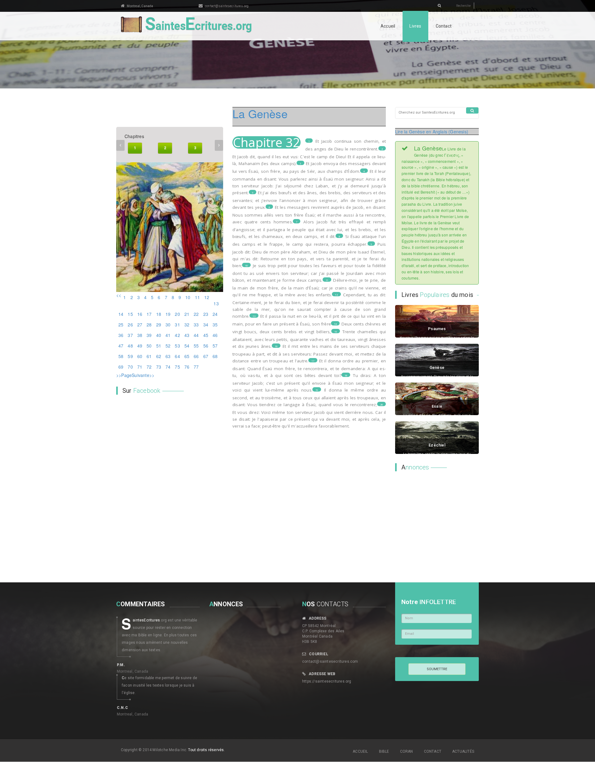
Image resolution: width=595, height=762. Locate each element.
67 (205, 356)
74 (167, 367)
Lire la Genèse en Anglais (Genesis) (431, 131)
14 (120, 314)
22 (196, 314)
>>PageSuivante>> (135, 375)
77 (196, 367)
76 (186, 367)
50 (149, 346)
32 (186, 324)
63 (167, 356)
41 (167, 335)
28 (149, 324)
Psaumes (437, 328)
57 (215, 346)
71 (139, 367)
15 (130, 314)
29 (158, 324)
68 (215, 356)
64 (177, 356)
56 (205, 346)
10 (187, 297)
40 (158, 335)
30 (167, 324)
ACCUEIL (360, 751)
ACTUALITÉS (463, 751)
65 (186, 356)
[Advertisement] (434, 516)
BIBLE (384, 751)
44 (196, 335)
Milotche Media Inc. (169, 750)
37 (130, 335)
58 (120, 356)
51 (158, 346)
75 (177, 367)
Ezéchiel (437, 445)
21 (186, 314)
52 (167, 346)
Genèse (437, 367)
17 (149, 314)
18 (158, 314)
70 (130, 367)
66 (196, 356)
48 (130, 346)
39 (149, 335)
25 (120, 324)
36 (120, 335)
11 (197, 297)
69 (120, 367)
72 (149, 367)
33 (196, 324)
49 (139, 346)
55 (196, 346)
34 (205, 324)
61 (149, 356)
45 (205, 335)
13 (216, 303)
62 (158, 356)
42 (177, 335)
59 (130, 356)
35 (215, 324)
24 (215, 314)
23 (205, 314)
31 (177, 324)
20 (177, 314)
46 (215, 335)
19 (167, 314)
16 (139, 314)
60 (139, 356)
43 (186, 335)
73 (158, 367)
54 (186, 346)
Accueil (388, 26)
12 (206, 297)
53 (177, 346)
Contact (444, 26)
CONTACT (432, 751)
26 (130, 324)
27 (139, 324)
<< (118, 295)
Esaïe (437, 406)
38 (139, 335)
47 (120, 346)
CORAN (406, 751)
